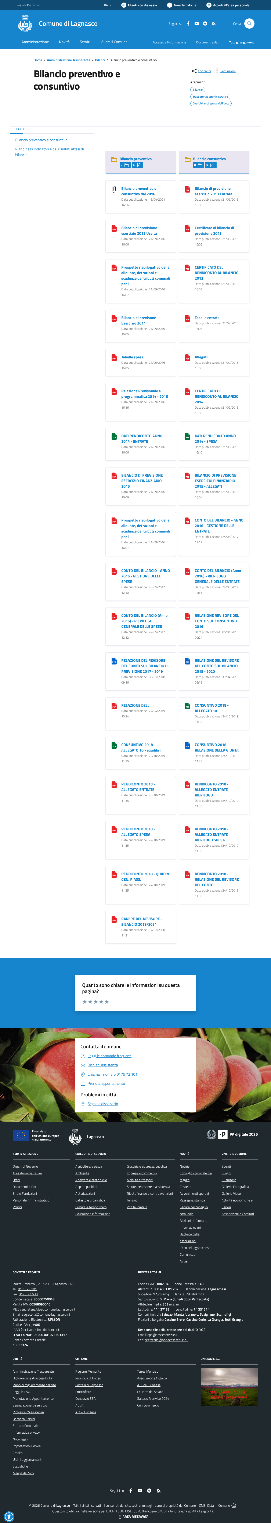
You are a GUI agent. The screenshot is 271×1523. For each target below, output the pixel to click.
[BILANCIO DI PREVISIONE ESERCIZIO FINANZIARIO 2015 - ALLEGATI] (187, 476)
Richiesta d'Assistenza (28, 1412)
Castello (185, 1186)
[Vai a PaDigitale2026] (232, 1134)
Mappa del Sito (23, 1473)
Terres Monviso (147, 1371)
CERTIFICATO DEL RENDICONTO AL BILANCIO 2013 (217, 272)
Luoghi (226, 1173)
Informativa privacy (26, 1432)
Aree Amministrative (27, 1173)
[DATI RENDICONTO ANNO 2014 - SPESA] (187, 436)
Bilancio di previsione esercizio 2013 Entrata (213, 191)
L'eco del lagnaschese (195, 1247)
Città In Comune (218, 1505)
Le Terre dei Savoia (150, 1391)
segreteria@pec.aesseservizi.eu (166, 1339)
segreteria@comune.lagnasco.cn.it (46, 1314)
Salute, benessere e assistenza (148, 1186)
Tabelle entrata (207, 317)
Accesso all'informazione (169, 42)
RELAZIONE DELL (135, 705)
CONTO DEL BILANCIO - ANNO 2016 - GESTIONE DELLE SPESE (145, 576)
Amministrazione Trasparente (68, 59)
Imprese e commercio (142, 1173)
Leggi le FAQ (21, 1391)
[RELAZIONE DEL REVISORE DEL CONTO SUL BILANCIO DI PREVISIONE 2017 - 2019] (114, 661)
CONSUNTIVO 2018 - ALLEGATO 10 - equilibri (141, 747)
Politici (17, 1207)
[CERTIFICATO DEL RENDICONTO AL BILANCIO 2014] (187, 391)
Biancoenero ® (152, 1511)
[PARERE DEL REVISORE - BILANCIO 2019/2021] (114, 919)
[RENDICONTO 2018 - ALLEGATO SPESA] (114, 829)
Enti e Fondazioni (25, 1193)
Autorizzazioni (85, 1193)
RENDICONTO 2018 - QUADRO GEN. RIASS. (145, 876)
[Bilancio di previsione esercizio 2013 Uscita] (114, 228)
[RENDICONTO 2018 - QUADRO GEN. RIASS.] (114, 874)
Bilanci (100, 59)
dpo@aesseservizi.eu (162, 1334)
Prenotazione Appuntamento (33, 1398)
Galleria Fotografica (235, 1186)
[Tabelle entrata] (187, 318)
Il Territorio (229, 1179)
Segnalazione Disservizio (30, 1405)
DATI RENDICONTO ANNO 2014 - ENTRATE (141, 438)
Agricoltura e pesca (88, 1166)
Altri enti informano (193, 1220)
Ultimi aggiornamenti (27, 1459)
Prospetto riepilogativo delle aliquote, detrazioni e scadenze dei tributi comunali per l (145, 275)
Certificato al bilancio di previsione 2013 (214, 230)
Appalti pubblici (86, 1186)
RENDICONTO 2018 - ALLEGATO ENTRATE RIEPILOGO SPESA (211, 834)
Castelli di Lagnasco (89, 1384)
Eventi (226, 1166)
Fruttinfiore (83, 1391)
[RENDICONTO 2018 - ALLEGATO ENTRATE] (114, 784)
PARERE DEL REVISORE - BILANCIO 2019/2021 (141, 921)
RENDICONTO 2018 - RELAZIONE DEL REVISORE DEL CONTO (217, 879)
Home (38, 59)
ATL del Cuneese (148, 1384)
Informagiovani (190, 1227)
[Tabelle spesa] (114, 357)
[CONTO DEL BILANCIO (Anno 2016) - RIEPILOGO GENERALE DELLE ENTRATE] (187, 571)
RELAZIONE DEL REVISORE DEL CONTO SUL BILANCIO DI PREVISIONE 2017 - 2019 (145, 665)
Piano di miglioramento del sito (34, 1384)
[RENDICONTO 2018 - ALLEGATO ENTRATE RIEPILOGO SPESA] (187, 829)
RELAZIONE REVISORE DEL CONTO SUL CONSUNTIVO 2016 (217, 621)
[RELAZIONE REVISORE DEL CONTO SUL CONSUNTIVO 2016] (187, 616)
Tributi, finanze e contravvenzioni (150, 1193)
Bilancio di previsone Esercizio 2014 (138, 320)
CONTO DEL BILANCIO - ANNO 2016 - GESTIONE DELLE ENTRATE (219, 525)
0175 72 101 (27, 1288)
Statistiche (20, 1466)
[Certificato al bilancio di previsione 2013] (187, 228)
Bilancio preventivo (136, 159)
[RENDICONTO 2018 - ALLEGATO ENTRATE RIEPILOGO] (187, 784)
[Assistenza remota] (234, 1505)
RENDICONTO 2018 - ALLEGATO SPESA (138, 831)
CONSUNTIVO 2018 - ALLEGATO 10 (212, 708)
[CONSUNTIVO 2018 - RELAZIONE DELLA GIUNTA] (187, 745)
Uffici (16, 1179)
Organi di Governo (25, 1166)
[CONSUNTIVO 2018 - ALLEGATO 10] (187, 706)
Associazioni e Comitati (238, 1213)
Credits (17, 1452)
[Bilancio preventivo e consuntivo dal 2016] (114, 189)
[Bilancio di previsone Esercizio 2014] (114, 318)
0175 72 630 (28, 1294)
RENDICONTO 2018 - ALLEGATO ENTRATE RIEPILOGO (211, 789)
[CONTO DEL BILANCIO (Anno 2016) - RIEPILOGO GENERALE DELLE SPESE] (114, 616)
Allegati (201, 357)
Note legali (20, 1439)
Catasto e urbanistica (90, 1200)
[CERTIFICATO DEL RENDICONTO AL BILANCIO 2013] (187, 267)
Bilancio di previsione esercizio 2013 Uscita (139, 230)
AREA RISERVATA (135, 1516)
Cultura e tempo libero (90, 1207)
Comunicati (187, 1254)
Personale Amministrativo (31, 1200)
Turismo (132, 1200)
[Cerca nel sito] (249, 23)
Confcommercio (148, 1405)
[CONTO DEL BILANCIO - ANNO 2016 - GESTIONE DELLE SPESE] (114, 571)
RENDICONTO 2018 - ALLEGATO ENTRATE (138, 786)
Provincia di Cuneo (88, 1378)
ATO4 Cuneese (85, 1412)
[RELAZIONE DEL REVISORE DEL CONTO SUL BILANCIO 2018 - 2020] (187, 661)
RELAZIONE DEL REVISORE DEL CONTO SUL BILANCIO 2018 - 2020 (217, 665)
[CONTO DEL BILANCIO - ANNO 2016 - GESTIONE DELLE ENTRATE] (187, 520)
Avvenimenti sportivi (194, 1193)
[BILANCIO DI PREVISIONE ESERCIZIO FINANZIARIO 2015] (114, 476)
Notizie (184, 1166)
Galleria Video (231, 1193)
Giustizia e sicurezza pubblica (147, 1166)
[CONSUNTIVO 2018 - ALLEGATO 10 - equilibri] (114, 745)
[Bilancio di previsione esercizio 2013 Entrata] (187, 189)
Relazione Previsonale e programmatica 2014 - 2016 (144, 393)
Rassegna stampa (192, 1200)
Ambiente (82, 1173)
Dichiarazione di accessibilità (32, 1378)
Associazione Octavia (152, 1378)
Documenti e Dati (25, 1186)
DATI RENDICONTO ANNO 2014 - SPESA (215, 438)
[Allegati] (187, 357)
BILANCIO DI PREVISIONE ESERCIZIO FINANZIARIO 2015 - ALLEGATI (215, 480)
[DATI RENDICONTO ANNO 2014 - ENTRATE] (114, 436)
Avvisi (184, 1261)
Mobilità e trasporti (140, 1179)
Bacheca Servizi (24, 1418)
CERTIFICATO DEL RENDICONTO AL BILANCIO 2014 (217, 396)
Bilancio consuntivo (209, 159)
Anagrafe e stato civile (91, 1179)
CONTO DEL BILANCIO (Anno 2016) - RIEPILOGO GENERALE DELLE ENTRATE (218, 576)
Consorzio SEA (85, 1398)
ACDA (79, 1405)
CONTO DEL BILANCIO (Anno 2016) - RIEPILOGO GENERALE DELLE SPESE (144, 621)
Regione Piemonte (28, 5)
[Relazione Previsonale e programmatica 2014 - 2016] (114, 391)
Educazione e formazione (92, 1213)
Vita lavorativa (137, 1207)
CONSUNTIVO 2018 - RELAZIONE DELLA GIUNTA (217, 747)
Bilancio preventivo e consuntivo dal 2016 (138, 191)
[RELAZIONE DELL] (114, 706)
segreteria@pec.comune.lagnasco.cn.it (48, 1309)
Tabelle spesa (132, 357)
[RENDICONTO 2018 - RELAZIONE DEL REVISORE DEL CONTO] (187, 874)
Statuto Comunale (26, 1425)
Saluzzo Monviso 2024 (153, 1398)
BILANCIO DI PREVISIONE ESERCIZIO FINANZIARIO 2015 (142, 480)
